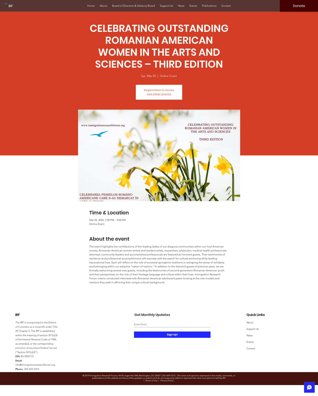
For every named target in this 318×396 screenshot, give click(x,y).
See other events (159, 94)
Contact (250, 348)
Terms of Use (151, 380)
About (249, 322)
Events (250, 341)
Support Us (252, 328)
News (249, 335)
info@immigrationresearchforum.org (35, 364)
